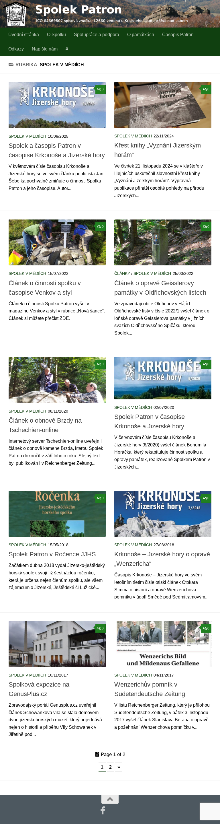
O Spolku (56, 34)
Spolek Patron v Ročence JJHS (52, 554)
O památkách (140, 34)
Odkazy (16, 48)
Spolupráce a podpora (96, 34)
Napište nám (45, 48)
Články (122, 273)
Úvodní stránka (23, 34)
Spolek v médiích (27, 136)
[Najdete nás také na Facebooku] (103, 810)
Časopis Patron (178, 34)
